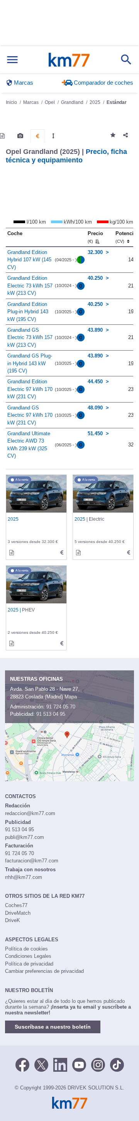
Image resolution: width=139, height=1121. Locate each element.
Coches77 (16, 905)
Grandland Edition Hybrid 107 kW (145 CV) (29, 259)
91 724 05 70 (60, 707)
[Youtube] (79, 1064)
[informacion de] (11, 552)
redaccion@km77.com (30, 813)
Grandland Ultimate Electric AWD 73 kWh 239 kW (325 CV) (28, 445)
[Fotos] (20, 136)
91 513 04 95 (50, 714)
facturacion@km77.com (31, 861)
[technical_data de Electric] (128, 552)
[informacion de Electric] (78, 552)
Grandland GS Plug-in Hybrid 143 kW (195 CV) (29, 363)
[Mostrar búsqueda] (126, 60)
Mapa (70, 697)
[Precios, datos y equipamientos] (37, 136)
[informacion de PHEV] (11, 643)
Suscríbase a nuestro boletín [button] (53, 1027)
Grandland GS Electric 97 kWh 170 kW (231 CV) (30, 415)
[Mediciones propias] (53, 136)
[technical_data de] (61, 552)
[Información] (2, 136)
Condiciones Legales (28, 956)
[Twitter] (41, 1064)
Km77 (69, 60)
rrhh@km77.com (23, 877)
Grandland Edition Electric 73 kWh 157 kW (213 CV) (30, 285)
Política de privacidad (29, 964)
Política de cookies (26, 949)
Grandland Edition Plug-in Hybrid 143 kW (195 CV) (27, 311)
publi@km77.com (24, 837)
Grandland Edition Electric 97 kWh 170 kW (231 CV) (30, 389)
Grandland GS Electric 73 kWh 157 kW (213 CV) (30, 337)
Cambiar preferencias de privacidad (44, 971)
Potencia (125, 237)
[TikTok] (117, 1064)
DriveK (12, 920)
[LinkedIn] (60, 1064)
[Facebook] (22, 1064)
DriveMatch (18, 913)
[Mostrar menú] (12, 59)
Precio (95, 237)
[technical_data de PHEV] (61, 643)
